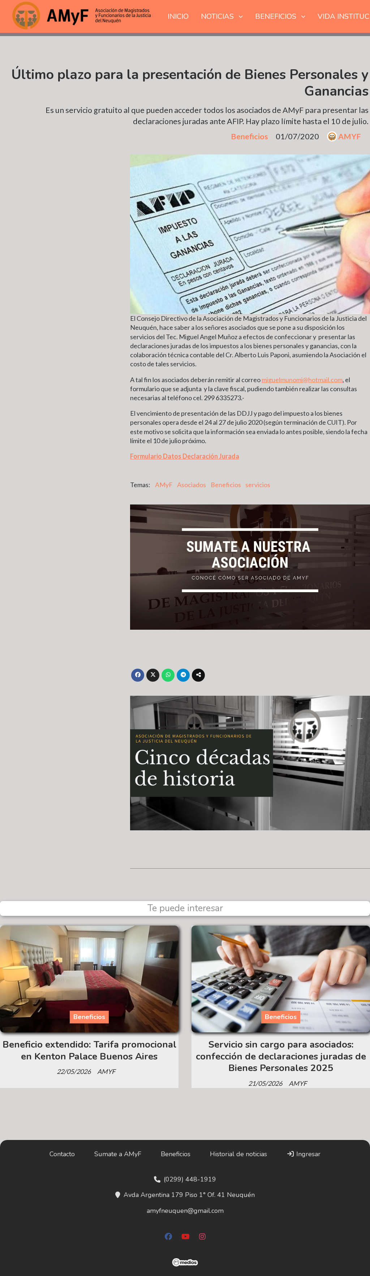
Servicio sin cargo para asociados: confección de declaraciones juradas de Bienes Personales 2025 (281, 1056)
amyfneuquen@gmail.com (185, 1210)
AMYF (349, 136)
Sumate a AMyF (117, 1154)
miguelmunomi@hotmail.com (302, 380)
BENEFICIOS (275, 16)
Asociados (191, 485)
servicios (257, 485)
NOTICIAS (217, 16)
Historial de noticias (238, 1154)
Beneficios (249, 136)
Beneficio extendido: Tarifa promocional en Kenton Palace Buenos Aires (89, 1050)
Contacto (62, 1154)
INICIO (178, 16)
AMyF (164, 485)
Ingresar (307, 1154)
